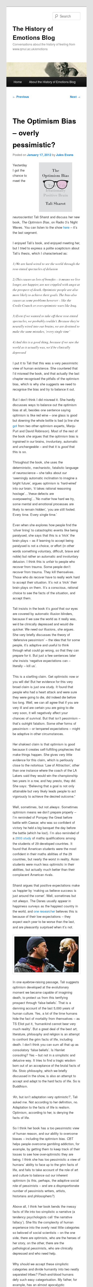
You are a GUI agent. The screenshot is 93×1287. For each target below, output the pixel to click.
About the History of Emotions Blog (52, 82)
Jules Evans (64, 155)
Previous (21, 96)
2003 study (23, 838)
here (66, 227)
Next (75, 96)
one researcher (44, 911)
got (15, 425)
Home (18, 82)
